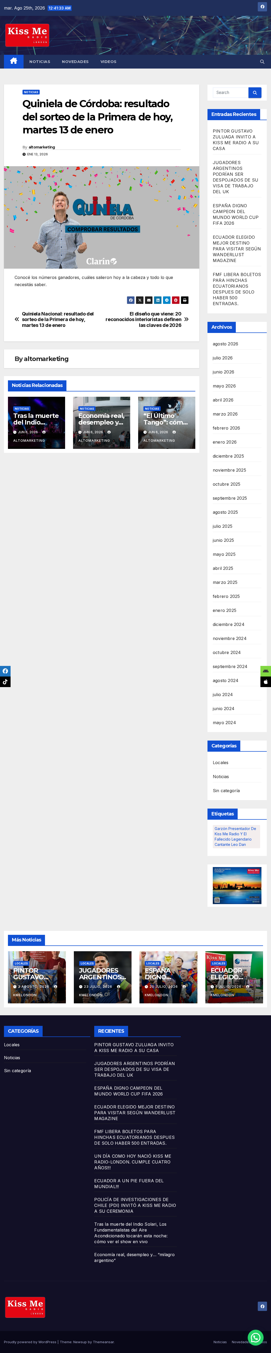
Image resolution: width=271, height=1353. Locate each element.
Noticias (39, 61)
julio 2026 (223, 357)
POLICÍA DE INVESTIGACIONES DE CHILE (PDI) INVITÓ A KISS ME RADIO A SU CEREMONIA (135, 1205)
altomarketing (42, 147)
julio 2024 (223, 694)
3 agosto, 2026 (34, 987)
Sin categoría (226, 790)
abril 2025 (223, 568)
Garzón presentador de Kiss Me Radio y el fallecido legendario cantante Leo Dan (235, 836)
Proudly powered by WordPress (30, 1342)
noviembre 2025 (229, 470)
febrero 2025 (226, 596)
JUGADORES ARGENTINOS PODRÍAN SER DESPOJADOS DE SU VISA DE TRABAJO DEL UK (134, 1069)
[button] (262, 61)
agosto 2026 (225, 343)
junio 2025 (223, 540)
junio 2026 (223, 372)
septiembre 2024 (230, 666)
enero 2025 (224, 610)
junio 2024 (223, 708)
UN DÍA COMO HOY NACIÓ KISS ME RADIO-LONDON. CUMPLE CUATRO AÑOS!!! (132, 1161)
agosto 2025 (225, 512)
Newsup (80, 1342)
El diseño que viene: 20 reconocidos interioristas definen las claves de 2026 (143, 319)
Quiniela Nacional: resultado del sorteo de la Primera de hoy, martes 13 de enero (58, 319)
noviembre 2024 (230, 638)
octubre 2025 (226, 484)
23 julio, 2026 (98, 987)
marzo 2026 (225, 414)
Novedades (75, 61)
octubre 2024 (227, 652)
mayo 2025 (224, 554)
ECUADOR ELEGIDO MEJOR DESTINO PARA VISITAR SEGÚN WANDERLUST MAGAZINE (237, 248)
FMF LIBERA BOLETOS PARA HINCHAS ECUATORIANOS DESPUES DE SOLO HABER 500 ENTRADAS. (134, 1137)
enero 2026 (225, 442)
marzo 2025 (225, 582)
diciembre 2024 (229, 624)
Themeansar (103, 1342)
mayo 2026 (224, 386)
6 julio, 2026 (228, 987)
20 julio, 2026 (164, 987)
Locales (220, 762)
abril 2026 (223, 400)
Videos (109, 61)
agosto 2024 (225, 680)
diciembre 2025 (228, 456)
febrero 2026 (226, 428)
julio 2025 (222, 526)
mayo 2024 (224, 722)
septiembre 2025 (230, 498)
